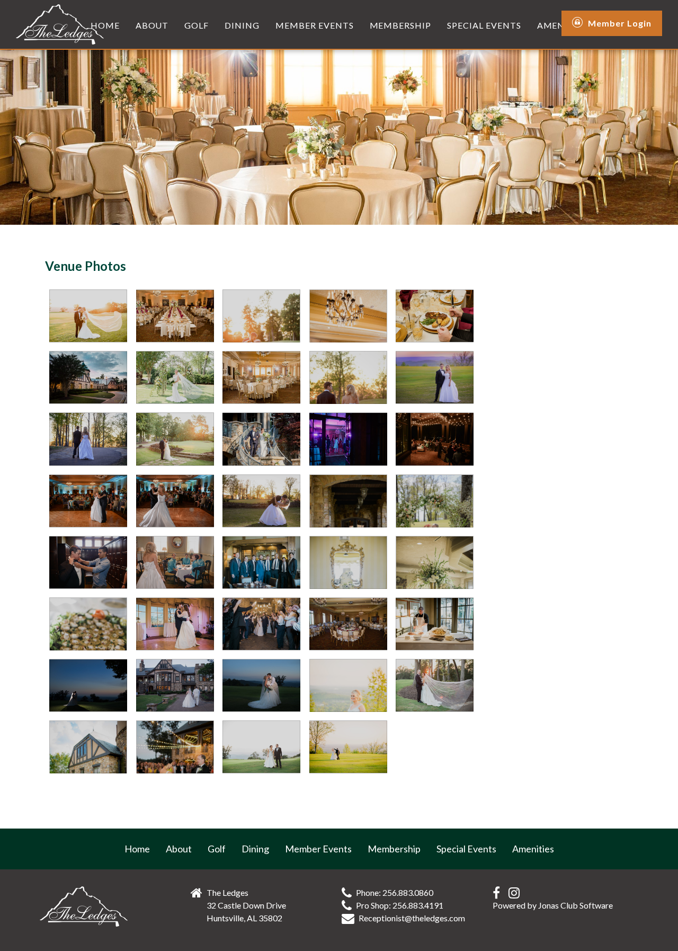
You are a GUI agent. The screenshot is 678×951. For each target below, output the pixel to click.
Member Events (314, 25)
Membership (401, 25)
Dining (242, 25)
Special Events (484, 25)
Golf (196, 25)
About (152, 25)
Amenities (533, 849)
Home (105, 25)
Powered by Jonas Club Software (553, 905)
